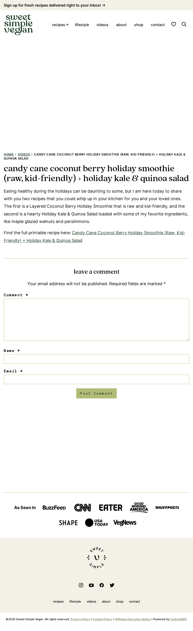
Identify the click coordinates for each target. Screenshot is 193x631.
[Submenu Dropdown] (67, 25)
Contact (158, 24)
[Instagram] (81, 585)
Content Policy (102, 619)
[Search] (184, 24)
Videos (102, 24)
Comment (16, 294)
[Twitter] (112, 585)
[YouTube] (91, 585)
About (121, 24)
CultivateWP (178, 619)
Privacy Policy (80, 619)
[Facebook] (101, 585)
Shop (138, 24)
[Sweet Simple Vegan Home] (18, 24)
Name (12, 350)
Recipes (58, 24)
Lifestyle (82, 24)
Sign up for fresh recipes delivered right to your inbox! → (54, 5)
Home (9, 154)
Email (13, 371)
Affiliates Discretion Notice (132, 619)
